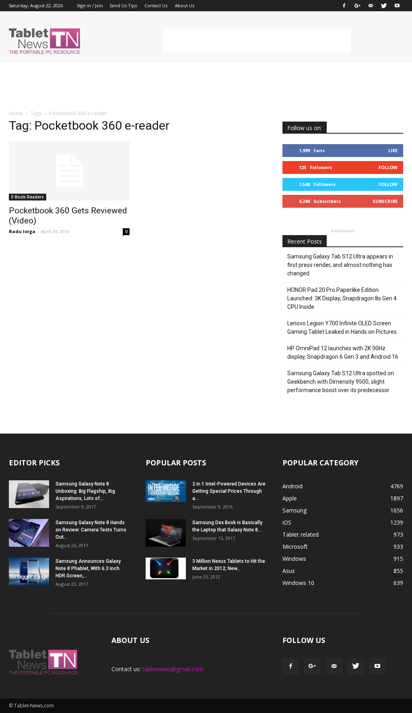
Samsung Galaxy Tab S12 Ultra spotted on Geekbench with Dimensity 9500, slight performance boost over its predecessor (340, 381)
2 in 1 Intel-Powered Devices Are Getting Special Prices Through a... (229, 491)
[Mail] (371, 5)
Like (393, 150)
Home (16, 113)
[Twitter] (384, 5)
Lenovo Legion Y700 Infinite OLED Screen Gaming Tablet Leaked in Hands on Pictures (342, 327)
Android (292, 486)
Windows (294, 558)
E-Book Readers (27, 197)
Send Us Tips (123, 5)
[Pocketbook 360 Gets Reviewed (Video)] (69, 170)
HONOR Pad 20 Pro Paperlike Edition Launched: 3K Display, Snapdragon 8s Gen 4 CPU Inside (342, 298)
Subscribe (385, 201)
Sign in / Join (90, 5)
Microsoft (295, 546)
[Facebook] (344, 5)
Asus (288, 571)
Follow (388, 167)
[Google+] (357, 5)
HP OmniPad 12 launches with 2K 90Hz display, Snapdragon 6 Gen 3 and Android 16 (342, 352)
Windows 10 (298, 583)
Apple (289, 498)
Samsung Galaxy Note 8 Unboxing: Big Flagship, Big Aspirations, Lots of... (85, 491)
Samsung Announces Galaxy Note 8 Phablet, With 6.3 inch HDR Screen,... (88, 568)
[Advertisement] (257, 41)
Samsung (294, 510)
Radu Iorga (22, 231)
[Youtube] (397, 5)
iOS (286, 522)
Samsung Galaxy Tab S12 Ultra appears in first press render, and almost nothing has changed (340, 265)
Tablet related (300, 534)
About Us (184, 5)
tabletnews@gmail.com (172, 669)
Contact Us (155, 5)
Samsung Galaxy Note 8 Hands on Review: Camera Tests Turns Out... (91, 530)
